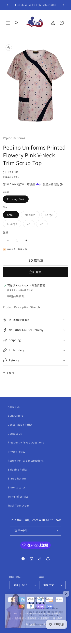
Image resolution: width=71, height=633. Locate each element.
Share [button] (10, 372)
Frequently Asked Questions (26, 442)
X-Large (13, 224)
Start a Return (17, 478)
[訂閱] (56, 531)
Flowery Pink (15, 199)
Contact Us (15, 433)
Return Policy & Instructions (26, 460)
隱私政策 (32, 618)
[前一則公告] (7, 5)
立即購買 (35, 272)
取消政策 (44, 624)
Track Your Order (18, 505)
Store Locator (16, 487)
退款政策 (19, 618)
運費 (16, 177)
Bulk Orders (15, 415)
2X (30, 224)
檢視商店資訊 (16, 296)
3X (43, 224)
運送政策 (58, 618)
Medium (31, 215)
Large (50, 215)
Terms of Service (18, 496)
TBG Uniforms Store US (30, 613)
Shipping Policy (17, 469)
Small (11, 215)
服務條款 (45, 618)
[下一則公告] (63, 5)
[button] (8, 22)
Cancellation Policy (20, 424)
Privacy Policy (16, 451)
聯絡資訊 (31, 624)
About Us (14, 406)
